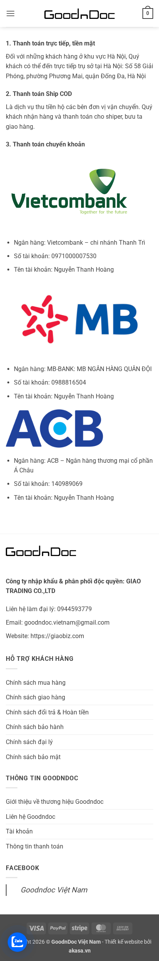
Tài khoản (19, 831)
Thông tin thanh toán (34, 846)
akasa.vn (80, 951)
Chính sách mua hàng (36, 682)
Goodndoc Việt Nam (53, 889)
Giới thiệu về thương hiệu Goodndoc (54, 801)
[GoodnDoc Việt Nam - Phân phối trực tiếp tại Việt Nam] (79, 13)
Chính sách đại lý (29, 742)
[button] (10, 13)
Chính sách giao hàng (35, 697)
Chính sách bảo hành (35, 727)
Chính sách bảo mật (33, 757)
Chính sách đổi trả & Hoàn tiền (47, 712)
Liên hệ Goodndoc (30, 816)
